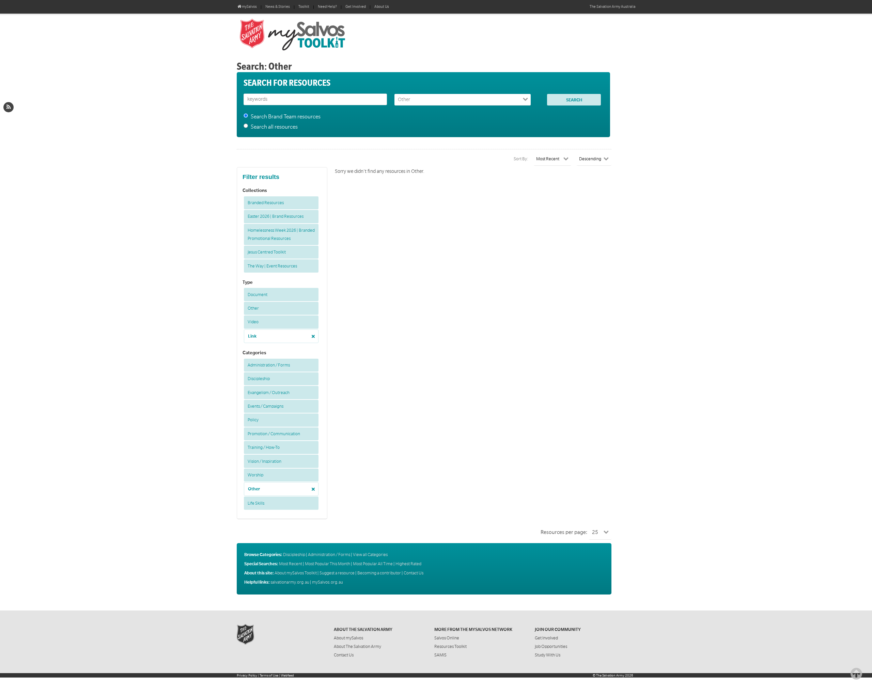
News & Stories (277, 7)
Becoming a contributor (379, 573)
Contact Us (413, 573)
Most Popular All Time (373, 563)
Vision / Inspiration (264, 461)
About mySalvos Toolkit (296, 573)
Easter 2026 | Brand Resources (275, 216)
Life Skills (256, 503)
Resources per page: (564, 532)
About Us (381, 7)
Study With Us (547, 655)
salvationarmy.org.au (289, 582)
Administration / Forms (269, 365)
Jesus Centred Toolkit (267, 252)
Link (252, 336)
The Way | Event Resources (272, 266)
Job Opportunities (551, 646)
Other (253, 308)
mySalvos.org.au (327, 582)
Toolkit (303, 7)
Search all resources (274, 127)
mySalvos (315, 34)
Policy (253, 420)
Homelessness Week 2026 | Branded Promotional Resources (281, 234)
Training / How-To (264, 447)
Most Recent (290, 563)
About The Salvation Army (357, 646)
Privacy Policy (247, 675)
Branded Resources (266, 202)
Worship (255, 475)
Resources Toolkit (450, 646)
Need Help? (327, 7)
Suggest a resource (337, 573)
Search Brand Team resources (286, 117)
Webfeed (287, 675)
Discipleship (259, 378)
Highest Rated (408, 563)
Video (253, 322)
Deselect (311, 334)
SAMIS (440, 655)
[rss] (8, 107)
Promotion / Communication (274, 433)
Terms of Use (269, 675)
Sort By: (521, 159)
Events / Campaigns (265, 406)
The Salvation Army (610, 675)
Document (257, 294)
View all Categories (370, 554)
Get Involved (355, 7)
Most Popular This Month (327, 563)
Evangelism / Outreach (269, 392)
